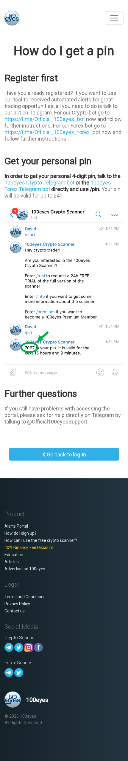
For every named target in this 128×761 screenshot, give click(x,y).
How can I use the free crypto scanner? (40, 540)
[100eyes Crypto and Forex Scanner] (11, 18)
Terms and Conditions (25, 596)
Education (13, 554)
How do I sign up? (20, 533)
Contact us (14, 611)
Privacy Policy (17, 603)
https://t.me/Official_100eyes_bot (44, 119)
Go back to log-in (66, 454)
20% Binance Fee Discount (29, 547)
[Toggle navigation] (114, 18)
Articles (11, 561)
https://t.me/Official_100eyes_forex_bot (52, 132)
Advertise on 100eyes (24, 568)
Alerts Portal (16, 526)
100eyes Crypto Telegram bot (39, 182)
